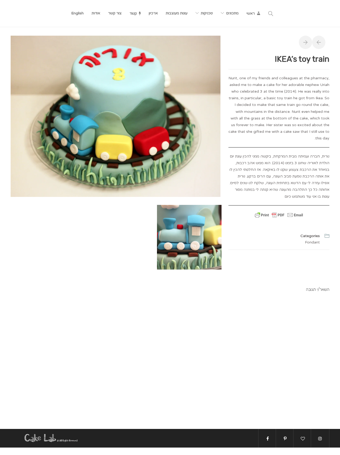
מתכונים (232, 13)
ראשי (250, 13)
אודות (96, 13)
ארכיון (153, 13)
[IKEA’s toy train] (115, 116)
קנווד (133, 13)
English (77, 13)
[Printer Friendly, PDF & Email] (279, 218)
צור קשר (115, 13)
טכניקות (207, 13)
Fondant (312, 242)
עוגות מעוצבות (177, 13)
